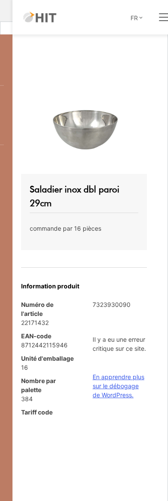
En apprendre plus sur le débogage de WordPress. (118, 386)
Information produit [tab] (50, 286)
